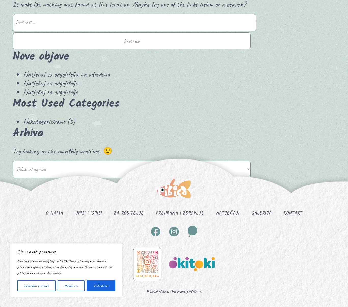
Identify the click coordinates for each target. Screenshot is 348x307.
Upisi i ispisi (88, 213)
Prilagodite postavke (36, 286)
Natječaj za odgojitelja (50, 83)
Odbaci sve (71, 286)
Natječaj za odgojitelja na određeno (66, 74)
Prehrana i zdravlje (180, 213)
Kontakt (293, 213)
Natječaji (227, 213)
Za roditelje (129, 213)
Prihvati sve (101, 286)
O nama (54, 213)
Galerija (261, 213)
